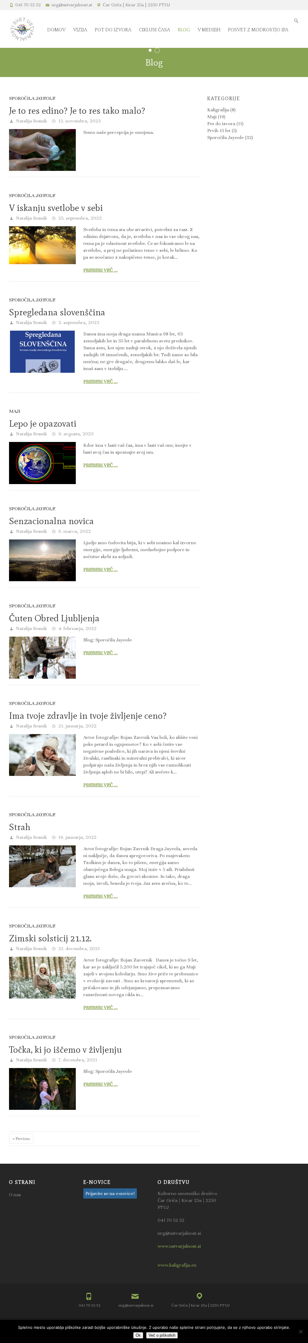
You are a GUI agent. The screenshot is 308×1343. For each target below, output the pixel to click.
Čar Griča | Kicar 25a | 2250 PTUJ (136, 5)
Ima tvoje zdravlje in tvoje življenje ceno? (88, 715)
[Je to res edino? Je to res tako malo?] (42, 150)
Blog (184, 29)
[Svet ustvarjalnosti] (22, 29)
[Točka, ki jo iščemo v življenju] (42, 1089)
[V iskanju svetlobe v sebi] (42, 245)
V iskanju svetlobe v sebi (56, 207)
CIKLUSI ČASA (154, 29)
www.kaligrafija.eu (177, 1265)
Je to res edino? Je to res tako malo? (77, 110)
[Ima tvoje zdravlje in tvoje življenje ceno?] (42, 755)
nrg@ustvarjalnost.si (71, 5)
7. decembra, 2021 (77, 1060)
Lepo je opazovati (42, 423)
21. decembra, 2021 (78, 949)
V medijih (209, 29)
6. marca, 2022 (74, 531)
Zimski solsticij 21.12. (50, 938)
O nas (15, 1195)
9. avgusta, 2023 (75, 434)
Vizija (80, 29)
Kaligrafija (218, 110)
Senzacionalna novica (51, 520)
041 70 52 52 (28, 5)
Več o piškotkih (162, 1335)
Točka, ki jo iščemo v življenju (65, 1049)
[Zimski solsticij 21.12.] (42, 978)
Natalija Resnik (31, 121)
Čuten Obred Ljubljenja (54, 618)
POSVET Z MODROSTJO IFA (258, 29)
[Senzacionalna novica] (42, 560)
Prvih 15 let (218, 131)
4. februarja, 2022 (77, 628)
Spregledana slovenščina (57, 312)
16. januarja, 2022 (77, 837)
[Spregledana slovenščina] (42, 351)
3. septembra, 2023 (78, 323)
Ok (138, 1335)
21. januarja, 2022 (77, 726)
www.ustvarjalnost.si (179, 1246)
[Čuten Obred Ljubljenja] (42, 657)
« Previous (21, 1138)
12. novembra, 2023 (79, 121)
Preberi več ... (100, 270)
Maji (14, 411)
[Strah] (42, 866)
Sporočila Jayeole (32, 98)
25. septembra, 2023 (79, 218)
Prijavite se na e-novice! (110, 1193)
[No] (300, 1332)
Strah (19, 826)
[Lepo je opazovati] (42, 463)
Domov (56, 29)
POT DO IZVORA (113, 29)
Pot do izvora (221, 124)
